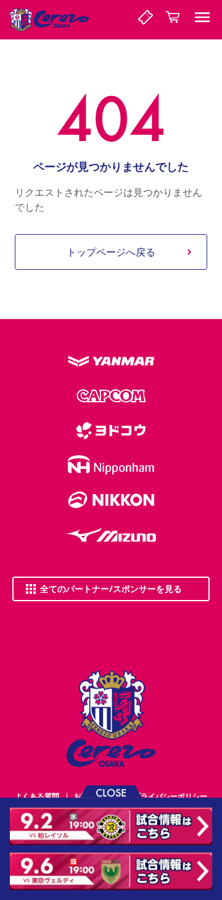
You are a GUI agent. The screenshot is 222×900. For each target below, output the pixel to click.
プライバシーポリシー (170, 796)
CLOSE (111, 792)
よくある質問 (37, 796)
